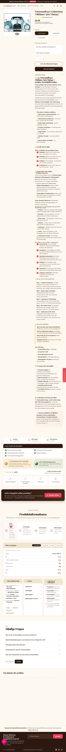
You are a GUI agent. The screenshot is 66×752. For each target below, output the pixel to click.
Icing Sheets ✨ (29, 586)
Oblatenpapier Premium (31, 598)
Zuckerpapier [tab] (45, 545)
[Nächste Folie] (28, 22)
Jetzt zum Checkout (48, 69)
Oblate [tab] (58, 545)
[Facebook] (56, 750)
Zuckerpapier (28, 590)
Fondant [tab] (52, 545)
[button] (64, 375)
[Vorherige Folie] (6, 22)
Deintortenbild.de (11, 749)
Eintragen (58, 736)
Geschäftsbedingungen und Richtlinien (33, 749)
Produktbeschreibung (40, 74)
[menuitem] (42, 6)
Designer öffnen (54, 495)
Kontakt (19, 661)
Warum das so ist (33, 730)
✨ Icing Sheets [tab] (36, 545)
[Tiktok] (62, 750)
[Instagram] (59, 750)
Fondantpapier (29, 594)
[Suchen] (54, 6)
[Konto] (57, 6)
